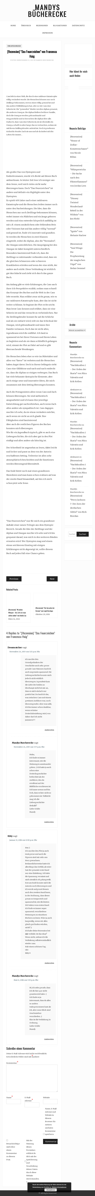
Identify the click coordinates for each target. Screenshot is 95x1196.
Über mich (26, 26)
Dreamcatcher (15, 647)
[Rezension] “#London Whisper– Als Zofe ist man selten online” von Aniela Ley (17, 612)
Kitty (10, 836)
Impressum (47, 33)
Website (46, 1097)
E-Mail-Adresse (29, 1099)
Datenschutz (78, 26)
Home (13, 26)
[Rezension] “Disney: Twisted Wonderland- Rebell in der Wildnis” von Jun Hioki (76, 206)
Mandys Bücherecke (47, 10)
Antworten (49, 730)
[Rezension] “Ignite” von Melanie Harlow (78, 231)
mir (26, 934)
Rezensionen (42, 26)
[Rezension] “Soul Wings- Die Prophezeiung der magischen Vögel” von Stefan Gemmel (77, 256)
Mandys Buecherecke (45, 60)
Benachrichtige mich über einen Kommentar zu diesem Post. (12, 1152)
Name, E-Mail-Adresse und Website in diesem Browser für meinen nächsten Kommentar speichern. (51, 1121)
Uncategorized (14, 46)
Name (9, 1097)
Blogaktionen (60, 26)
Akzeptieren (50, 1190)
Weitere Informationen (59, 1187)
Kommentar (12, 1062)
